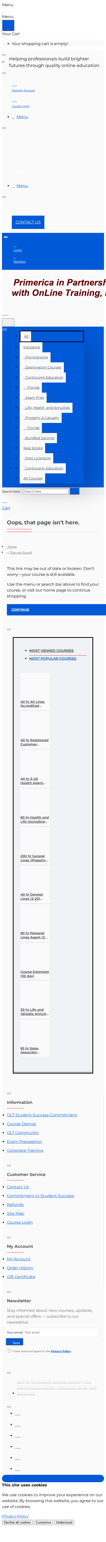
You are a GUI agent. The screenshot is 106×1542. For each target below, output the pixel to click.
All (26, 336)
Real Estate (33, 448)
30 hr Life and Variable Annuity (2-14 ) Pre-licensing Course (34, 1012)
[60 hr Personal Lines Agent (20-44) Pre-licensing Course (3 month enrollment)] (31, 917)
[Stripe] (17, 1467)
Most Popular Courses (52, 658)
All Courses (33, 478)
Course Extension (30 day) (34, 974)
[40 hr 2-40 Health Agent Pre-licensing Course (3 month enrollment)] (31, 763)
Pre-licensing (35, 357)
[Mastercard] (17, 1423)
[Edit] (4, 55)
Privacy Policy (15, 1516)
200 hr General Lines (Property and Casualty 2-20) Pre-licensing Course (34, 858)
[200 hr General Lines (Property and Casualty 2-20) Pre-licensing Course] (31, 840)
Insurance (31, 347)
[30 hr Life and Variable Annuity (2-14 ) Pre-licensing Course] (31, 994)
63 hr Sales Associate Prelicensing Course (30, 1050)
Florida (31, 387)
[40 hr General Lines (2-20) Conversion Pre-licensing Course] (31, 878)
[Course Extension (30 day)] (31, 956)
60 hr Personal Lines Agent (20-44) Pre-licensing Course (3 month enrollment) (34, 935)
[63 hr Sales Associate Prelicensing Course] (31, 1032)
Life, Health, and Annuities (46, 407)
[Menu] (8, 312)
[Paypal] (17, 1456)
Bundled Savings (38, 438)
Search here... (12, 491)
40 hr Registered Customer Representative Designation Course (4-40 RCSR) (34, 742)
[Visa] (17, 1412)
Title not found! (21, 552)
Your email (15, 1332)
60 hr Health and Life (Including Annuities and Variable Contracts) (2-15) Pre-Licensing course (34, 819)
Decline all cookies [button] (17, 1522)
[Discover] (17, 1445)
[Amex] (17, 1434)
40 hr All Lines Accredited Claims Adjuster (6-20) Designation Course (33, 704)
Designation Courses (42, 367)
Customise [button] (43, 1522)
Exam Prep (33, 397)
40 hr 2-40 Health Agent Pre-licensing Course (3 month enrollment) (34, 781)
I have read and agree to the (41, 1351)
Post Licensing (37, 458)
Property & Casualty (41, 418)
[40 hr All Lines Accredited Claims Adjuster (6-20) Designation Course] (31, 686)
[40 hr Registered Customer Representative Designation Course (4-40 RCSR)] (31, 724)
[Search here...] (8, 322)
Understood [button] (64, 1522)
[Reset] (8, 25)
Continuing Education (43, 377)
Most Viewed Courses (51, 650)
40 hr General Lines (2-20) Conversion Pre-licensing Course (34, 896)
